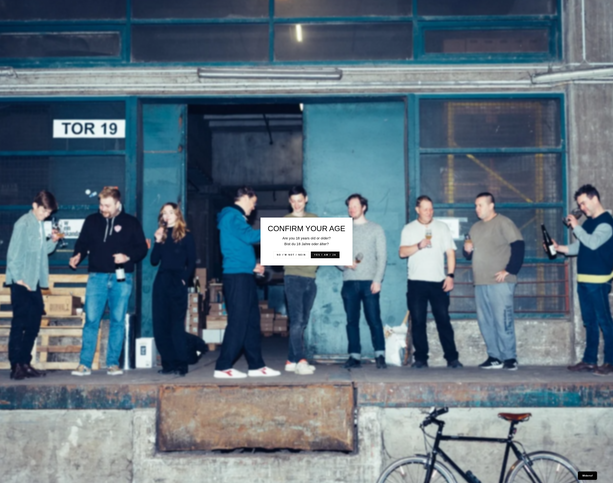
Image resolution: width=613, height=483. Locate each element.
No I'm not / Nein (291, 255)
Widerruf (587, 475)
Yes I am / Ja (325, 255)
